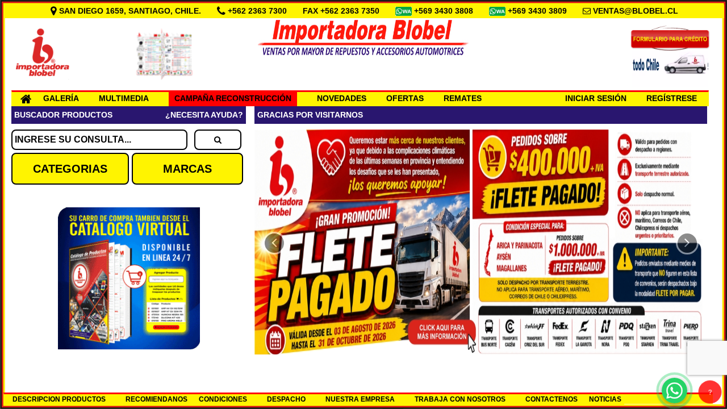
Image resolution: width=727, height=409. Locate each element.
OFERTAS (405, 98)
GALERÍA (61, 98)
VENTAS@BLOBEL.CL (635, 10)
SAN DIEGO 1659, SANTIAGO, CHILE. (130, 10)
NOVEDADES (341, 98)
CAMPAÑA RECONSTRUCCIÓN (232, 98)
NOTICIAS (605, 399)
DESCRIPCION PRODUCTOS (59, 399)
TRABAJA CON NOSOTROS (460, 399)
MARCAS (187, 168)
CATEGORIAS (70, 168)
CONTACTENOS (551, 399)
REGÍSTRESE (671, 98)
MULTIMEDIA (124, 98)
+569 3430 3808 (444, 10)
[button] (274, 243)
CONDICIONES (223, 399)
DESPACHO (286, 399)
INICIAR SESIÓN (595, 98)
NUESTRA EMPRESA (360, 399)
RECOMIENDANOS (156, 399)
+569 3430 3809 (538, 10)
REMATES (463, 98)
